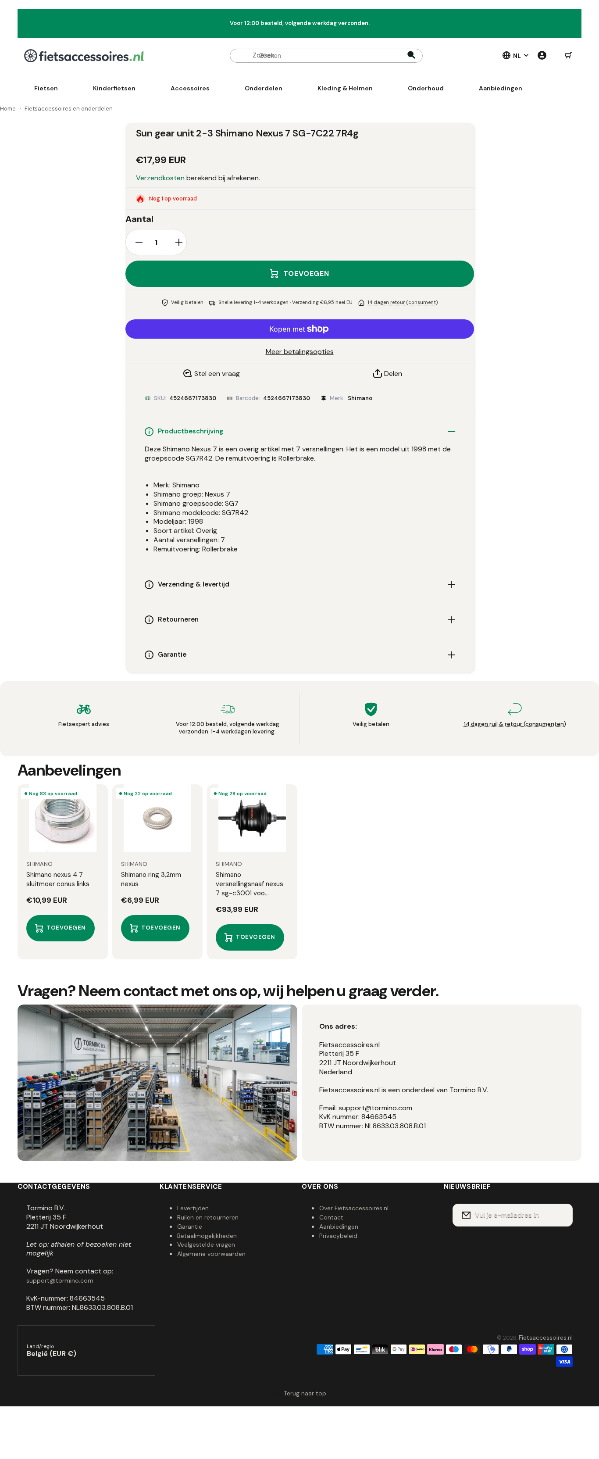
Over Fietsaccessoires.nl (354, 1208)
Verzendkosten (160, 178)
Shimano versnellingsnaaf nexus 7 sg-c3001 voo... (249, 884)
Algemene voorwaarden (211, 1254)
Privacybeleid (338, 1236)
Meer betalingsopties (300, 351)
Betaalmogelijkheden (207, 1236)
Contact (331, 1217)
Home (8, 108)
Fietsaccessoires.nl (546, 1337)
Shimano (360, 398)
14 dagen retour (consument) (402, 302)
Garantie (189, 1226)
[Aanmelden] (560, 1215)
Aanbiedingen (338, 1226)
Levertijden (193, 1208)
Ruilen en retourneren (208, 1217)
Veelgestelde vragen (206, 1244)
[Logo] (84, 56)
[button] (568, 56)
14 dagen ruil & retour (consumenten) (515, 724)
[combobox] (326, 56)
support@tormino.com (59, 1280)
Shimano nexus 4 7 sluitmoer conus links (57, 879)
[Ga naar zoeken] (411, 55)
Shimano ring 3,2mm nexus (151, 879)
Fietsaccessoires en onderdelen (69, 108)
